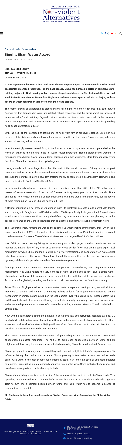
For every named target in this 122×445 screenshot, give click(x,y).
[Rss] (115, 33)
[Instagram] (108, 33)
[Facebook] (105, 33)
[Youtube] (112, 33)
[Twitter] (102, 33)
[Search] (120, 33)
